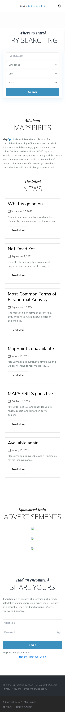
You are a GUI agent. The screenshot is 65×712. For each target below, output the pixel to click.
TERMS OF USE (24, 707)
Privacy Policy (10, 688)
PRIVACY (7, 707)
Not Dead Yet (21, 249)
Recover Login (38, 656)
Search (32, 92)
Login (32, 645)
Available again (23, 443)
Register (7, 652)
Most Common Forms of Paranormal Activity (32, 297)
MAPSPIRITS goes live (30, 394)
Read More (18, 230)
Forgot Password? (22, 652)
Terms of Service (31, 688)
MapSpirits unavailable (31, 349)
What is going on (25, 204)
